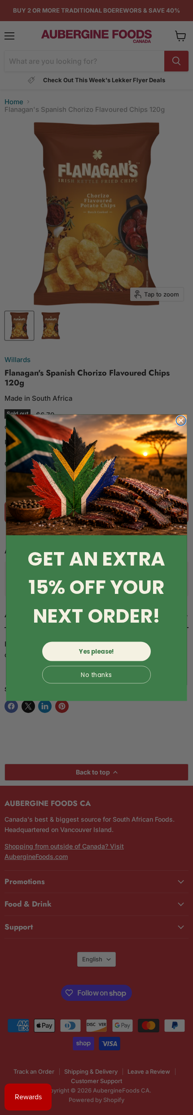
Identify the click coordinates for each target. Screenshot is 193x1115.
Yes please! (96, 651)
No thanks (96, 674)
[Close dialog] (181, 420)
